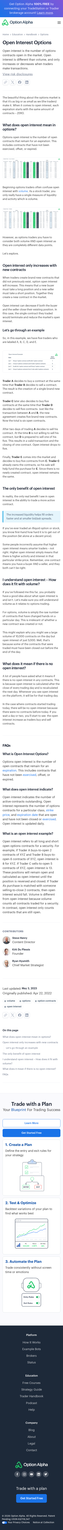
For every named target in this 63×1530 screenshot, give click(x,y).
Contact (31, 1450)
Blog (31, 1430)
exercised (29, 774)
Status (31, 1362)
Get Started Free (31, 1133)
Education (17, 34)
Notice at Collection (43, 1522)
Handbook (31, 34)
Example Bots (31, 1349)
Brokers (31, 1355)
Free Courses (31, 1382)
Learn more (45, 12)
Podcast (31, 1403)
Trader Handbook (31, 1396)
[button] (59, 22)
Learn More (31, 1123)
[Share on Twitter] (13, 82)
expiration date (27, 814)
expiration (9, 770)
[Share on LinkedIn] (27, 82)
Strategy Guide (31, 1389)
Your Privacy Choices (18, 1522)
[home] (17, 22)
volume (23, 191)
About (31, 1436)
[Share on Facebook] (20, 82)
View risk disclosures (18, 74)
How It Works (32, 1342)
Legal (31, 1443)
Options (44, 34)
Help (31, 1409)
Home (6, 34)
